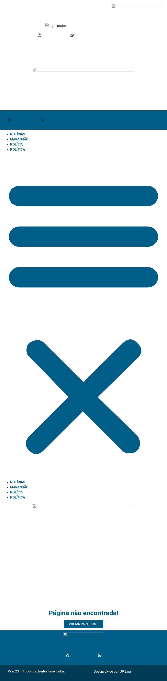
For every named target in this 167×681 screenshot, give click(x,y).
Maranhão (19, 139)
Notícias (17, 134)
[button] (83, 316)
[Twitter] (56, 35)
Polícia (16, 144)
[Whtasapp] (72, 35)
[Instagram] (39, 35)
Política (17, 149)
